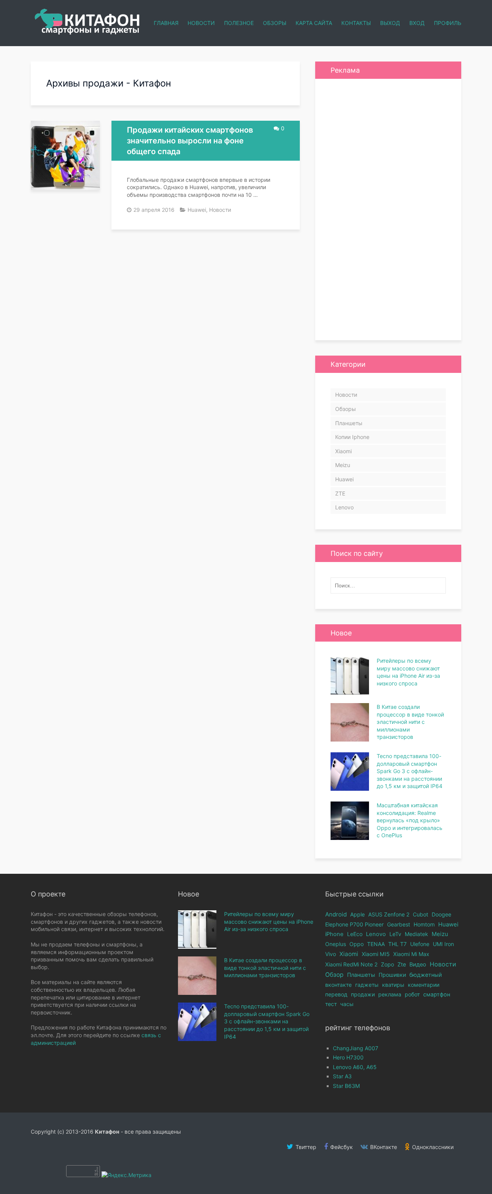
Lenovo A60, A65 (355, 1067)
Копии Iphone (352, 437)
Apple (357, 914)
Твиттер (305, 1147)
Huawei (197, 209)
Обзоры (274, 23)
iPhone (334, 934)
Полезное (239, 23)
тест (331, 1004)
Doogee (441, 914)
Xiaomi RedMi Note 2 (351, 964)
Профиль (447, 23)
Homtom (424, 924)
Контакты (356, 23)
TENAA (376, 944)
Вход (417, 23)
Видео (417, 964)
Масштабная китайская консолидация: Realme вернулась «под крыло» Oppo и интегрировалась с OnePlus (409, 820)
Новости (201, 23)
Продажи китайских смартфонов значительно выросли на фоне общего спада (190, 140)
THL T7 (397, 944)
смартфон (436, 994)
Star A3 (342, 1076)
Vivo (330, 954)
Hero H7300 (348, 1057)
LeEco (354, 934)
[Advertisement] (388, 209)
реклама (389, 994)
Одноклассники (432, 1147)
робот (412, 994)
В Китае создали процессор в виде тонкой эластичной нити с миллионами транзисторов (410, 721)
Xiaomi (343, 451)
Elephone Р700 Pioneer (354, 924)
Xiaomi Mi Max (411, 954)
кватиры (393, 984)
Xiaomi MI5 (376, 954)
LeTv (395, 934)
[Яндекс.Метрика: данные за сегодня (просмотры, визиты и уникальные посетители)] (126, 1175)
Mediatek (416, 934)
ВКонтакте (383, 1147)
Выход (390, 23)
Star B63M (346, 1086)
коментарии (423, 984)
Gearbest (398, 924)
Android (336, 914)
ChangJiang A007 (355, 1048)
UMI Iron (443, 944)
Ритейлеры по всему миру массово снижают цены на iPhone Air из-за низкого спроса (268, 921)
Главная (166, 23)
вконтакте (338, 984)
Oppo (356, 944)
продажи (363, 994)
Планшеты (348, 423)
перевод (336, 994)
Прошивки (392, 974)
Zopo (387, 964)
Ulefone (419, 944)
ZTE (340, 493)
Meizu (342, 465)
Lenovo (344, 507)
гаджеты (367, 984)
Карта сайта (314, 23)
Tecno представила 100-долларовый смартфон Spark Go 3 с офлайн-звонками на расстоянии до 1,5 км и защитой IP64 (409, 771)
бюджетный (425, 974)
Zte (401, 964)
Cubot (420, 914)
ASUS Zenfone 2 (388, 914)
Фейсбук (341, 1147)
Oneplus (335, 944)
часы (347, 1004)
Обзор (334, 974)
